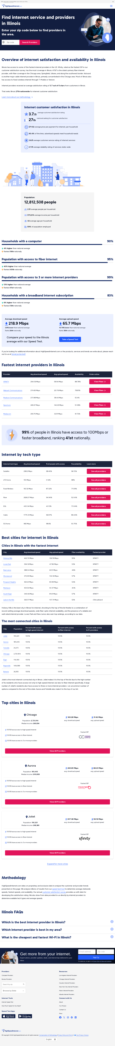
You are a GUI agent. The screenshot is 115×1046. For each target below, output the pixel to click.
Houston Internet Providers (67, 983)
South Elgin (7, 594)
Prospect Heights (9, 582)
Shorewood (7, 576)
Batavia (6, 672)
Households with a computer (57, 241)
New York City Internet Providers (68, 987)
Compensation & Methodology (48, 1035)
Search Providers (29, 42)
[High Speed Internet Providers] (12, 6)
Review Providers (7, 979)
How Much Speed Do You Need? (11, 1006)
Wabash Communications (12, 390)
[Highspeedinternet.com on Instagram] (68, 1018)
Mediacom (7, 414)
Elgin (5, 660)
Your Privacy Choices (82, 1035)
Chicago (6, 654)
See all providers (96, 471)
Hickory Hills (7, 558)
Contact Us (62, 1009)
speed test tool (58, 889)
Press (60, 1013)
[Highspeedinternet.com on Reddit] (72, 1018)
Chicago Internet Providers (67, 979)
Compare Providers (7, 975)
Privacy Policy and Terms (65, 1035)
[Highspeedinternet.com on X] (64, 1018)
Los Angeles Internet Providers (68, 975)
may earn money (8, 1)
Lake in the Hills (8, 600)
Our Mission (62, 1006)
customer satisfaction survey (54, 892)
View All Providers (35, 751)
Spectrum (7, 405)
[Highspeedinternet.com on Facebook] (60, 1018)
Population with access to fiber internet (57, 259)
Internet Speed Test (7, 1002)
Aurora (5, 642)
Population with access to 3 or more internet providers (57, 277)
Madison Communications (13, 398)
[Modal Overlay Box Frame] (57, 956)
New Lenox (7, 570)
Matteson (6, 588)
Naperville (6, 666)
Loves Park (7, 564)
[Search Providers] (23, 984)
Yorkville (6, 648)
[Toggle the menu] (111, 6)
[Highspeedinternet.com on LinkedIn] (75, 1018)
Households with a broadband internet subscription (57, 295)
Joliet (5, 636)
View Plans (96, 382)
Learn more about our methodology (16, 97)
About (61, 1002)
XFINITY (6, 382)
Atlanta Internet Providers (66, 994)
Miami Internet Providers (66, 990)
